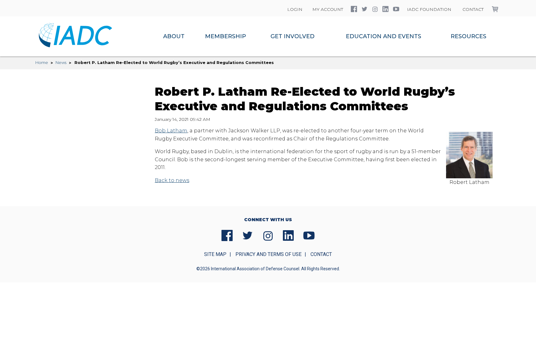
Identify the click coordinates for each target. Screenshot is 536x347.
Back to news (172, 180)
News (61, 62)
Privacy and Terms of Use (268, 254)
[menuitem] (174, 36)
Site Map (215, 254)
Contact (473, 9)
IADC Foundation (429, 9)
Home (41, 62)
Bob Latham (171, 131)
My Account (327, 9)
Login (294, 9)
